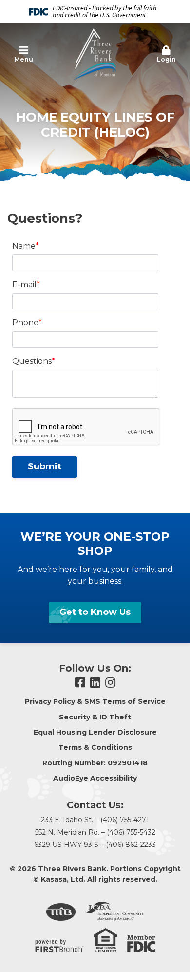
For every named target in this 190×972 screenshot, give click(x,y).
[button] (24, 55)
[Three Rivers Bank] (95, 54)
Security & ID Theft (95, 717)
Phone (25, 322)
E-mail (24, 284)
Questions (32, 361)
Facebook (80, 682)
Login (166, 59)
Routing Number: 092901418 (95, 763)
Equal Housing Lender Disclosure (95, 732)
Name (24, 246)
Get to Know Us (95, 612)
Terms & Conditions (95, 747)
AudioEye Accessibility (95, 778)
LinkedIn (95, 682)
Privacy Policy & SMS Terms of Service (95, 701)
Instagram (110, 682)
